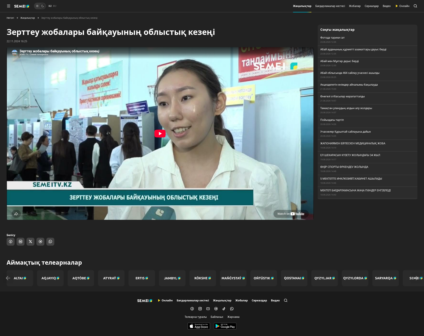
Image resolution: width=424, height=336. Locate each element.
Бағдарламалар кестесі (330, 6)
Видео (387, 6)
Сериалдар (372, 6)
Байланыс (217, 317)
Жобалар (355, 6)
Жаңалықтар (302, 6)
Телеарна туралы (196, 317)
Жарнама (233, 317)
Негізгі (10, 17)
